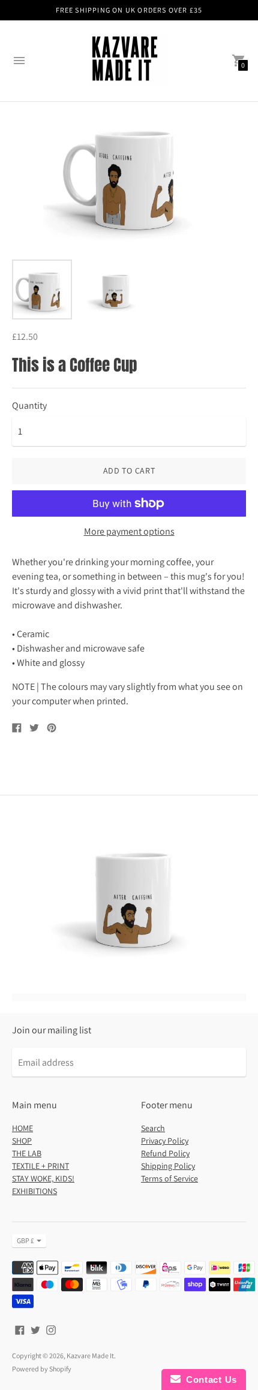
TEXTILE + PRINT (40, 1165)
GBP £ (25, 1240)
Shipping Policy (168, 1165)
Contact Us (209, 1379)
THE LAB (26, 1153)
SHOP (22, 1140)
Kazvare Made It (90, 1355)
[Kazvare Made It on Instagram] (51, 1329)
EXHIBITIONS (34, 1191)
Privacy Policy (164, 1140)
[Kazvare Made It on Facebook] (20, 1329)
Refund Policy (165, 1153)
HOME (22, 1128)
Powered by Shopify (41, 1368)
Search (153, 1128)
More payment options (129, 531)
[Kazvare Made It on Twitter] (35, 1329)
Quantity (29, 405)
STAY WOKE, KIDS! (43, 1178)
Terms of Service (169, 1178)
